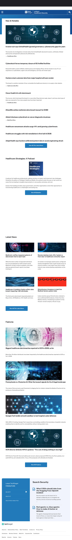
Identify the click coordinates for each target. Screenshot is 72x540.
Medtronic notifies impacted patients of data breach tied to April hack (19, 255)
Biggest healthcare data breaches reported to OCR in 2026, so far (30, 348)
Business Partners (13, 533)
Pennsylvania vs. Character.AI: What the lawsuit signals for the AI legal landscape (36, 382)
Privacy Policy (39, 529)
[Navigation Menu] (2, 12)
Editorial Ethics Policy (13, 529)
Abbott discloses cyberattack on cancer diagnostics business (28, 117)
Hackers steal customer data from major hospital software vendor (30, 78)
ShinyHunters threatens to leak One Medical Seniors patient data (50, 290)
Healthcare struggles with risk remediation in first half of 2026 (28, 134)
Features (15, 537)
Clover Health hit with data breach (18, 93)
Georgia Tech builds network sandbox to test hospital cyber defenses (31, 416)
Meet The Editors (24, 529)
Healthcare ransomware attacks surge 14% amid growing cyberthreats (31, 127)
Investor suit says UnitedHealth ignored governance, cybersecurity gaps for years (35, 47)
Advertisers (5, 533)
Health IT (8, 496)
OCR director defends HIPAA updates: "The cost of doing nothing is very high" (34, 450)
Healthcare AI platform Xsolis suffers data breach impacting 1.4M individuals (20, 290)
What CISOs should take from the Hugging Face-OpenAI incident (48, 491)
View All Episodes (36, 192)
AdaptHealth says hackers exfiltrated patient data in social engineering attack (34, 141)
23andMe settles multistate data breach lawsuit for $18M (27, 110)
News (20, 537)
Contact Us (32, 529)
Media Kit (21, 533)
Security (8, 492)
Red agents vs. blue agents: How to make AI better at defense (48, 509)
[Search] (69, 12)
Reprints (4, 537)
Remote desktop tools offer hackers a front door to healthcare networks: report (51, 255)
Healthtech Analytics (12, 500)
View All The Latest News (36, 145)
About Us (4, 529)
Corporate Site (28, 533)
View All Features (36, 464)
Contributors (36, 533)
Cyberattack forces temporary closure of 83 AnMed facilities (28, 63)
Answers (9, 537)
